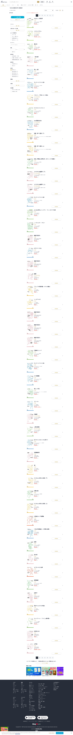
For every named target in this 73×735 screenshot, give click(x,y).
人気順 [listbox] (45, 10)
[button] (47, 721)
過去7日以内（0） (15, 73)
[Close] (71, 733)
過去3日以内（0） (15, 71)
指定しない (14, 69)
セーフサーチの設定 (45, 663)
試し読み (56, 27)
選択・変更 (17, 30)
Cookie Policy (17, 733)
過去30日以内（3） (15, 74)
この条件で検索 (18, 17)
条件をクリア (17, 19)
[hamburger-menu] (71, 2)
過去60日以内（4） (15, 76)
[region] (36, 733)
